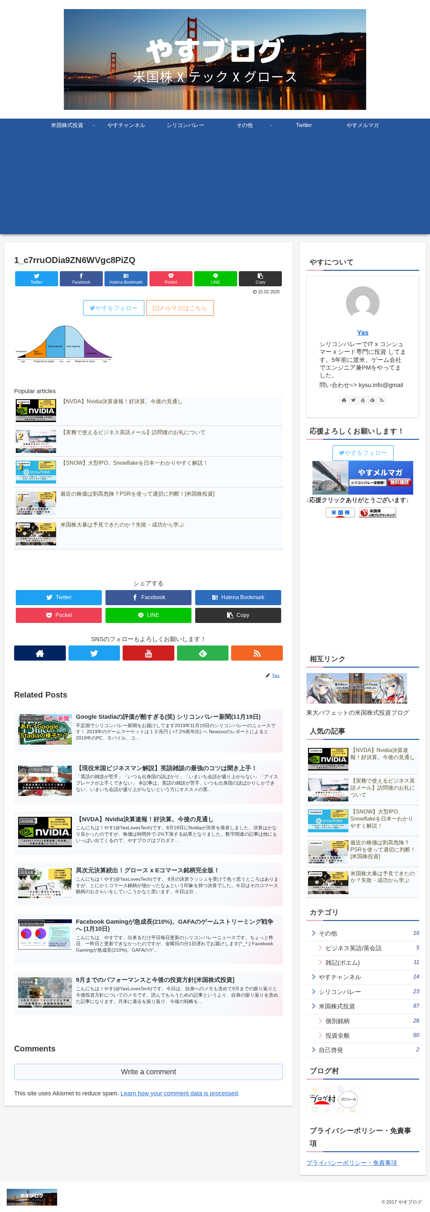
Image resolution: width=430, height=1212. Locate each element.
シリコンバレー (369, 991)
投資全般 (372, 1035)
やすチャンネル (369, 976)
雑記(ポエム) (372, 962)
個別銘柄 (372, 1021)
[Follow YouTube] (148, 653)
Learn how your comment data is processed (179, 1093)
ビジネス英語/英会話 (372, 948)
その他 (369, 933)
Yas (363, 332)
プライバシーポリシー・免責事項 (351, 1163)
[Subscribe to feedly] (203, 653)
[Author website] (40, 653)
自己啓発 (369, 1049)
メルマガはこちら (183, 308)
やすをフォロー (116, 308)
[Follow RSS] (257, 653)
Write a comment (148, 1072)
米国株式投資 (369, 1006)
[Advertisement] (215, 187)
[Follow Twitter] (94, 653)
